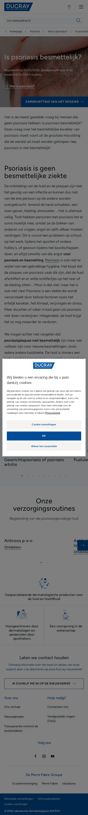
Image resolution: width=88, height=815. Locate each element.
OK (44, 436)
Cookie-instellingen (44, 424)
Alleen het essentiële (44, 446)
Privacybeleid (52, 413)
